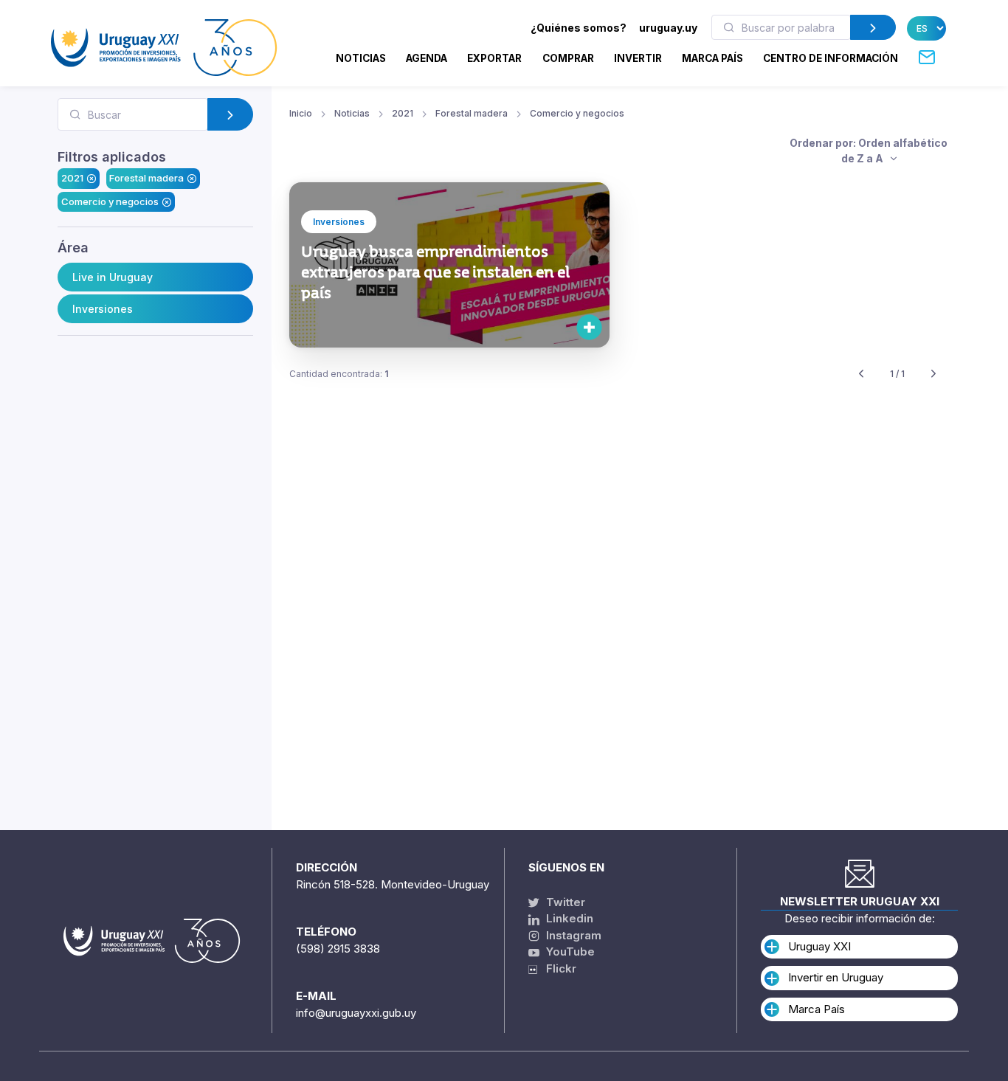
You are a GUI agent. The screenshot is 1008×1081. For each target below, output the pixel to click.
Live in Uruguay (112, 277)
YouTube (569, 951)
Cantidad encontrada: (339, 373)
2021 (72, 178)
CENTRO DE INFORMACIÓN (830, 58)
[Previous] (861, 374)
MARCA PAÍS (712, 58)
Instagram (572, 935)
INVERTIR (638, 58)
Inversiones (102, 309)
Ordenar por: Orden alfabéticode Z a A (868, 151)
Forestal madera (146, 178)
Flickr (556, 968)
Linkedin (568, 918)
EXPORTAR (494, 58)
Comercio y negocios (110, 201)
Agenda (426, 58)
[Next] (933, 374)
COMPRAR (568, 58)
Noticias (361, 58)
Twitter (564, 902)
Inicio (300, 113)
